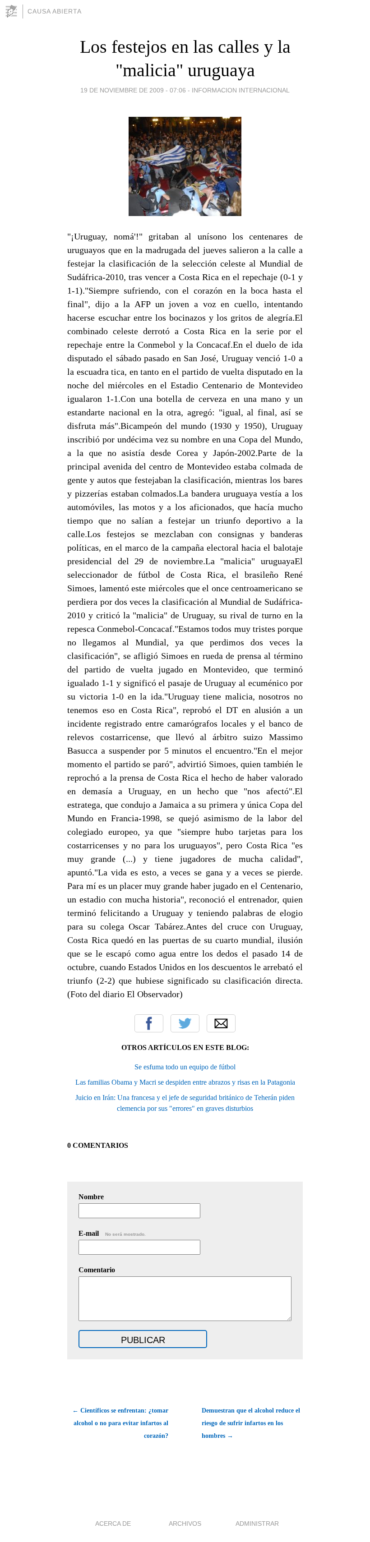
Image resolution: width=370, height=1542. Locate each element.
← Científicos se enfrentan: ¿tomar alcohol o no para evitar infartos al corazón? (120, 1423)
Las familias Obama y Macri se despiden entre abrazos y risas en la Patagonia (185, 1082)
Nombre (91, 1197)
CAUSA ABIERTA (55, 11)
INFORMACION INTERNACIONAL (241, 90)
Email (221, 1023)
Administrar (257, 1523)
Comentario (97, 1270)
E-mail (112, 1233)
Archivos (185, 1523)
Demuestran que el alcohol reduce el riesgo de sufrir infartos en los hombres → (251, 1423)
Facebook (148, 1023)
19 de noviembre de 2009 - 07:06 (133, 90)
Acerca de (113, 1523)
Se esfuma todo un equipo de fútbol (185, 1067)
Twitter (185, 1023)
